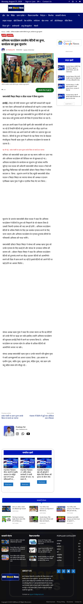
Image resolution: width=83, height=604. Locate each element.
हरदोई (8, 32)
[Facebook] (69, 1)
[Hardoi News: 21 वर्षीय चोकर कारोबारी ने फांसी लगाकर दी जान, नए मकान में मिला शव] (27, 463)
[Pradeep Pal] (4, 49)
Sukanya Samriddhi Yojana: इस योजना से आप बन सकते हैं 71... (73, 519)
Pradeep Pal (11, 50)
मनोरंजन (37, 20)
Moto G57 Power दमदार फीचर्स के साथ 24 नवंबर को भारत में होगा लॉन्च (46, 542)
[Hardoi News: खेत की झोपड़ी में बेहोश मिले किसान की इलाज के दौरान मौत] (44, 463)
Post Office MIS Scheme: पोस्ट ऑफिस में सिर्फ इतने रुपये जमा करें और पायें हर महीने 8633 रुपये (18, 558)
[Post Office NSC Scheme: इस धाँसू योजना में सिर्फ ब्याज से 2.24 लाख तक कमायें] (33, 509)
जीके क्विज (68, 20)
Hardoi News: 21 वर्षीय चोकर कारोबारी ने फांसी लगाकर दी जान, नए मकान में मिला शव (72, 87)
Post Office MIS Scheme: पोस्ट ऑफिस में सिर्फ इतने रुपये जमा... (73, 509)
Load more (68, 104)
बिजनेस (50, 15)
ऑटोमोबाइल (58, 20)
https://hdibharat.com (21, 429)
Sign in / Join (30, 1)
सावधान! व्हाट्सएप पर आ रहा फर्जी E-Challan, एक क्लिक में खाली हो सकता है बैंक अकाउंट (46, 558)
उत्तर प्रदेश (21, 15)
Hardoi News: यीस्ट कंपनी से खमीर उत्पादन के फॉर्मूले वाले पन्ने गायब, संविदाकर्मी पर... (11, 474)
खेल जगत (45, 20)
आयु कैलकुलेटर (26, 25)
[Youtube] (79, 1)
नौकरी (36, 25)
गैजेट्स (42, 15)
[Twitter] (76, 1)
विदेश (13, 15)
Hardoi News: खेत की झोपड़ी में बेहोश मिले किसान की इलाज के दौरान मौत (44, 473)
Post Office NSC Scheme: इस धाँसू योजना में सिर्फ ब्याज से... (46, 509)
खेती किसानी (18, 20)
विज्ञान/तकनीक (33, 15)
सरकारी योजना (60, 15)
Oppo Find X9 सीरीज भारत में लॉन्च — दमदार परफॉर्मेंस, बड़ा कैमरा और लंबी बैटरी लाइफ (45, 550)
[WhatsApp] (21, 407)
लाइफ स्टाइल (7, 20)
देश (8, 15)
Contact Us (47, 1)
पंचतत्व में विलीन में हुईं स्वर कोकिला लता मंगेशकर (42, 416)
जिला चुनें (5, 25)
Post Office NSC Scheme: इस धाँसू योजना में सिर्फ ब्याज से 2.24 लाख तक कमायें (17, 549)
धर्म (51, 20)
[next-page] (8, 489)
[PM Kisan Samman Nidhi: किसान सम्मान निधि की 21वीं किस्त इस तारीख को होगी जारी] (6, 519)
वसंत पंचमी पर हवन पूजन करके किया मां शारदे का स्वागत (12, 416)
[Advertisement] (28, 201)
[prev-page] (5, 489)
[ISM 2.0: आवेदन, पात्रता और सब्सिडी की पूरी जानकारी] (6, 509)
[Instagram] (72, 1)
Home (3, 32)
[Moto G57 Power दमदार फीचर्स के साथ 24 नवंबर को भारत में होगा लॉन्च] (33, 541)
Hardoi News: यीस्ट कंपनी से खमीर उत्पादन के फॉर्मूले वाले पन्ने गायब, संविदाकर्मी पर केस (73, 78)
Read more (8, 484)
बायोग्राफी (15, 25)
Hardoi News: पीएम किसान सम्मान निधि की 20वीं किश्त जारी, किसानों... (46, 519)
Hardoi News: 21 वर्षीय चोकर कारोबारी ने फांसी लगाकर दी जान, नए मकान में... (27, 474)
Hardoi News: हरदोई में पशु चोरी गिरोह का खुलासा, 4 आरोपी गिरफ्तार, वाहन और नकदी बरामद (73, 69)
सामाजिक (10, 35)
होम (38, 1)
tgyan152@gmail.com (37, 594)
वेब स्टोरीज (28, 20)
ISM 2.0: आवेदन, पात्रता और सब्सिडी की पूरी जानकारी (19, 508)
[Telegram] (31, 407)
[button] (78, 15)
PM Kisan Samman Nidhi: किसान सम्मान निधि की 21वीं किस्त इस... (18, 519)
